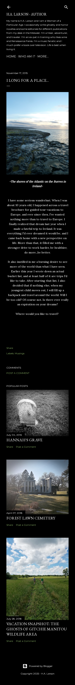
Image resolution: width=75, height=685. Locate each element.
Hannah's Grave (24, 439)
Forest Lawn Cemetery (30, 518)
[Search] (66, 6)
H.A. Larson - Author (26, 14)
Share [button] (9, 347)
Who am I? (26, 56)
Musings (19, 353)
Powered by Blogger (41, 666)
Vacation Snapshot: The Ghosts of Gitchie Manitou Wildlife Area (36, 629)
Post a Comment (17, 373)
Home (11, 56)
